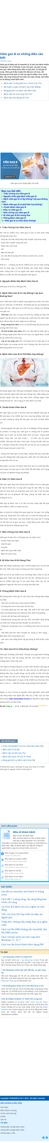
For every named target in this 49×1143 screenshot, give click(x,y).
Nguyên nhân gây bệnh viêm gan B (20, 196)
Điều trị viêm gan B (12, 210)
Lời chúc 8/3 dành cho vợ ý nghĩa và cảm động (22, 908)
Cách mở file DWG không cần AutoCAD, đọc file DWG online (24, 931)
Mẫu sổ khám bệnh (24, 832)
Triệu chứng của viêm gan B (16, 193)
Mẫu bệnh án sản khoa (14, 865)
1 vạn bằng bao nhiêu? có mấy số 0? (16, 957)
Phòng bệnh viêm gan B (14, 218)
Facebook (43, 1138)
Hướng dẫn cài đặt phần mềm (12, 1127)
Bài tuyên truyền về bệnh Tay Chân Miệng (22, 87)
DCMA (2, 1116)
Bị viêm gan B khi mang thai (16, 215)
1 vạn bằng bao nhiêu (29, 960)
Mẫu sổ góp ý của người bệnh (16, 853)
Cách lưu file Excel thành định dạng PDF (22, 944)
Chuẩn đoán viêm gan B (14, 207)
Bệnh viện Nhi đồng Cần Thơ (16, 97)
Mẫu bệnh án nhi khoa (14, 876)
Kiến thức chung (6, 61)
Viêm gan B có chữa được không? (20, 220)
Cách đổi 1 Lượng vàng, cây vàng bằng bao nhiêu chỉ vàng (24, 901)
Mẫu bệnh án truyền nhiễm (16, 859)
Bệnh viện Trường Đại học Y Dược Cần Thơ (23, 83)
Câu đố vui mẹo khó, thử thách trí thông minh (22, 893)
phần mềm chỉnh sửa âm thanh (34, 1002)
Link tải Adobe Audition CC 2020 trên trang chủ (21, 999)
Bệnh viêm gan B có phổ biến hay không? (22, 204)
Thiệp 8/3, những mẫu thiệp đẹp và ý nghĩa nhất (24, 923)
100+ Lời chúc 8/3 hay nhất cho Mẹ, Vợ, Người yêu (22, 916)
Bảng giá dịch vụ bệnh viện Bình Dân (20, 90)
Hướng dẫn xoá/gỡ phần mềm (12, 1130)
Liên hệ (3, 1119)
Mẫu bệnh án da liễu (13, 870)
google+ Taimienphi (47, 1138)
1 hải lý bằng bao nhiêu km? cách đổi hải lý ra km (22, 986)
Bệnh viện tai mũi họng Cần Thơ (18, 94)
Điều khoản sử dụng (8, 1110)
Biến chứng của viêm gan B (16, 212)
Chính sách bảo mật (8, 1113)
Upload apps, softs (7, 1133)
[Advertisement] (24, 25)
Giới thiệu (4, 1107)
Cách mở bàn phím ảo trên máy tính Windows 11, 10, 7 (20, 938)
